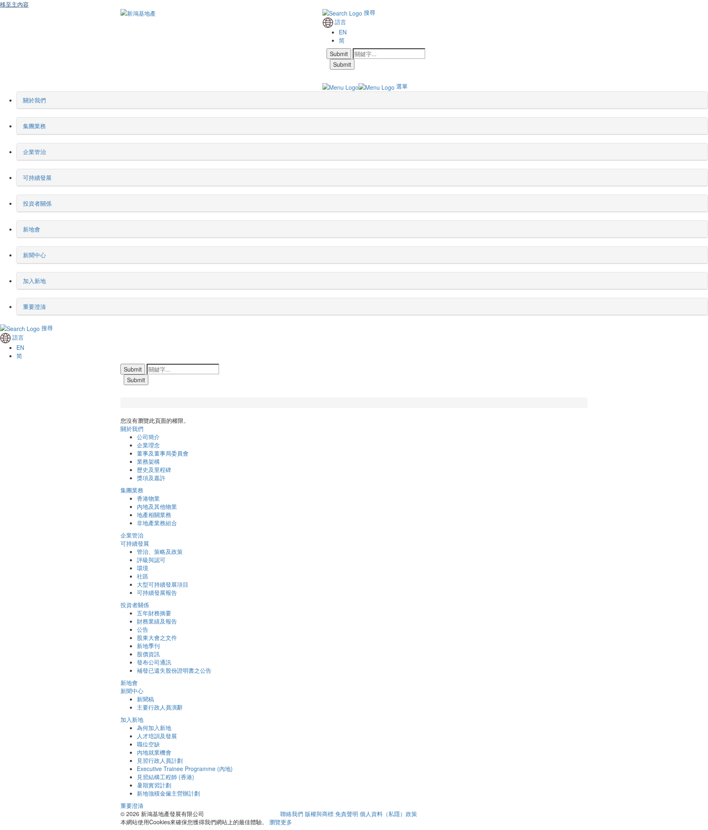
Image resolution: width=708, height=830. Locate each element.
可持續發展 (134, 543)
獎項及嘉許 (151, 478)
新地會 (129, 682)
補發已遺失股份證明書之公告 (174, 670)
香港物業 (148, 498)
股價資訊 (148, 654)
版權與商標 (319, 814)
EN (343, 32)
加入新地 (131, 719)
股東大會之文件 (157, 637)
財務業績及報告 (157, 621)
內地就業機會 (154, 752)
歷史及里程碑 (154, 469)
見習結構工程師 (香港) (165, 777)
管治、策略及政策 (160, 551)
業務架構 (148, 461)
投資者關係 (134, 605)
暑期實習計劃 (154, 785)
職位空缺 (148, 744)
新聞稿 (145, 699)
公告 (142, 629)
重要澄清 (131, 805)
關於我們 (131, 428)
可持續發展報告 (157, 592)
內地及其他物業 (157, 506)
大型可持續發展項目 (162, 584)
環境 (142, 568)
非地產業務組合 (157, 523)
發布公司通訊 (154, 662)
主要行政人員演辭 (160, 707)
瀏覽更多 (280, 822)
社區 (142, 576)
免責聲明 (346, 814)
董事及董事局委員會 (162, 453)
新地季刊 (148, 646)
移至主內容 (14, 4)
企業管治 (131, 535)
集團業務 (131, 490)
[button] (48, 100)
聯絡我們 (291, 814)
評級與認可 (151, 560)
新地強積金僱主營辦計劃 (168, 793)
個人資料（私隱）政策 (388, 814)
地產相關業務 (154, 514)
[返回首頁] (138, 12)
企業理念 (148, 445)
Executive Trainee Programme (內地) (185, 768)
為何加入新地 (154, 727)
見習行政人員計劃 (160, 760)
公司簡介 (148, 437)
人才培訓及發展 (157, 736)
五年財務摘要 (154, 613)
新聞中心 (131, 691)
